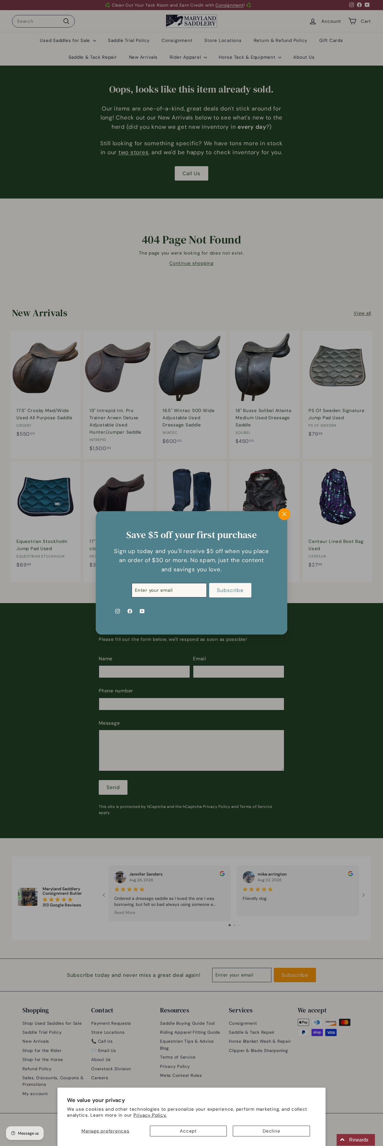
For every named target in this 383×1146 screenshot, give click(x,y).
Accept (188, 1131)
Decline (271, 1131)
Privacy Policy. (150, 1115)
